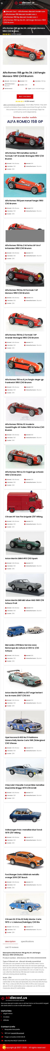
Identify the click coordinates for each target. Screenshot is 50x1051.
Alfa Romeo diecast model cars (31, 11)
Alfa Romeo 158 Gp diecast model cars (19, 17)
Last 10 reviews (11, 947)
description (10, 941)
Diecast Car (11, 11)
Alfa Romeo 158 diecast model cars (20, 14)
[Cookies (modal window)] (4, 1047)
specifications (27, 941)
